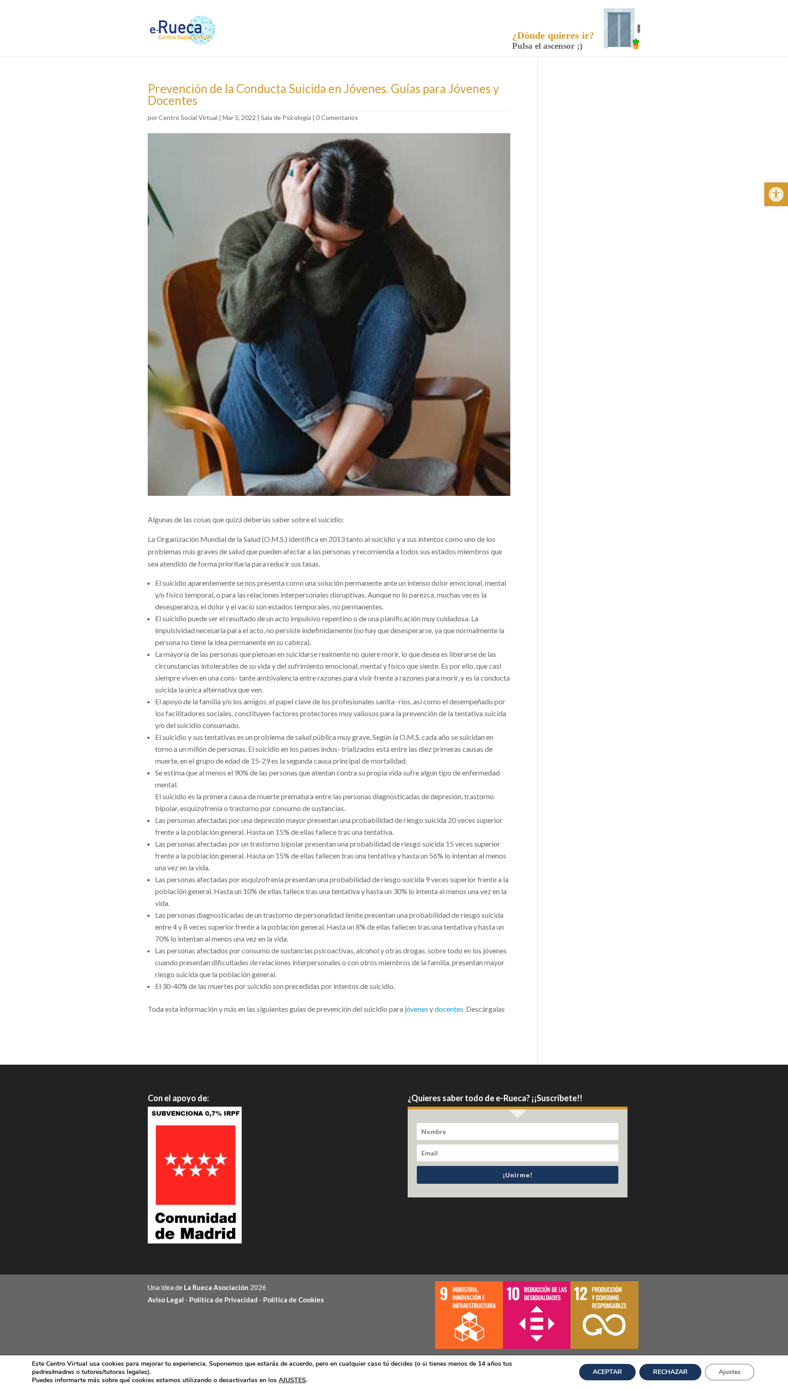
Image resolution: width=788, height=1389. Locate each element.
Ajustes (730, 1372)
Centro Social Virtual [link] (188, 117)
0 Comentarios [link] (337, 117)
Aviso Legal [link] (166, 1299)
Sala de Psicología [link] (286, 117)
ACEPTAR (607, 1372)
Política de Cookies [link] (293, 1299)
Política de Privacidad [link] (223, 1299)
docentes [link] (449, 1008)
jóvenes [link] (416, 1008)
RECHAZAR (670, 1372)
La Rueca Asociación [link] (216, 1287)
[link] (776, 194)
